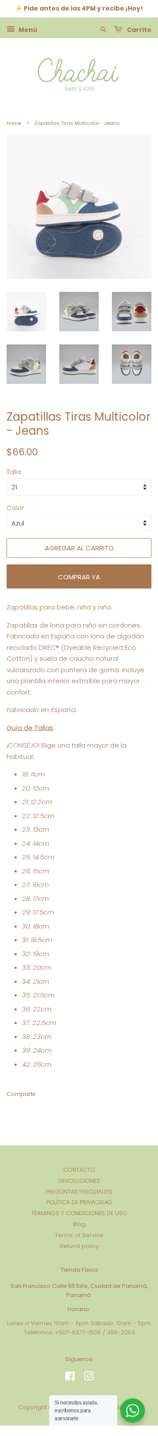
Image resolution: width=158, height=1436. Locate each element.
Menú (27, 29)
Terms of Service (79, 1235)
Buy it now (79, 576)
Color (15, 507)
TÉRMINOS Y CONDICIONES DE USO (79, 1213)
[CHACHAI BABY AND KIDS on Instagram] (88, 1378)
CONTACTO (79, 1170)
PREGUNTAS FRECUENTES (79, 1191)
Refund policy (79, 1246)
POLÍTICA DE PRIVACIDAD (79, 1202)
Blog (79, 1224)
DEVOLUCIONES (79, 1180)
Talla (14, 471)
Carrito (138, 29)
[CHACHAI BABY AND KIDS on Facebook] (70, 1378)
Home (14, 123)
